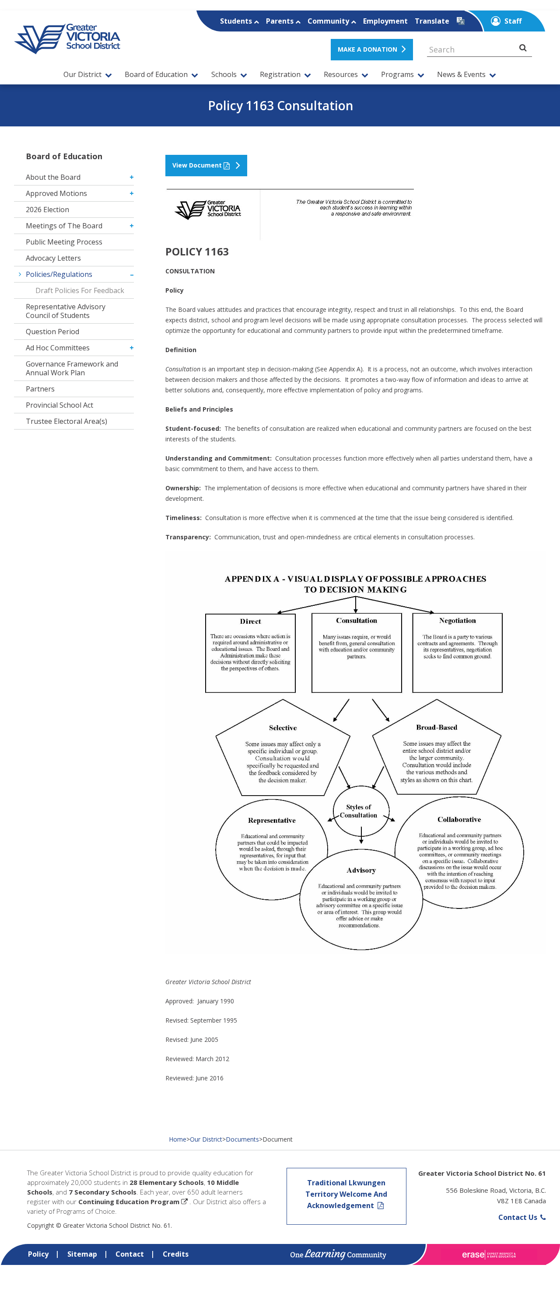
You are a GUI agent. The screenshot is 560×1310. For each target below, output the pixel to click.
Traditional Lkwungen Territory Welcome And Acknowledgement (346, 1194)
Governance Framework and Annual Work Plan (72, 368)
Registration (280, 74)
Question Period (52, 331)
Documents (242, 1139)
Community (329, 21)
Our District (82, 74)
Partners (40, 389)
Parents (280, 21)
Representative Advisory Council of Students (65, 311)
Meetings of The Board (64, 226)
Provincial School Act (59, 405)
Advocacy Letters (53, 258)
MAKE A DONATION (367, 49)
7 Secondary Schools (102, 1192)
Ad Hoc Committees (58, 348)
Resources (341, 74)
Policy (38, 1254)
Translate (432, 21)
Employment (385, 21)
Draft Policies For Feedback (79, 290)
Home (177, 1139)
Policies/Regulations (59, 274)
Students (237, 21)
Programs (397, 74)
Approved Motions (56, 193)
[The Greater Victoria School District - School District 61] (67, 49)
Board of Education (156, 74)
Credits (176, 1254)
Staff (512, 21)
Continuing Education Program (128, 1201)
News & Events (461, 74)
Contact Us (518, 1217)
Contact (130, 1254)
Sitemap (82, 1254)
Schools (224, 74)
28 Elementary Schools (167, 1182)
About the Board (53, 177)
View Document (197, 165)
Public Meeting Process (64, 242)
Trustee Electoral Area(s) (66, 421)
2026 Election (47, 209)
